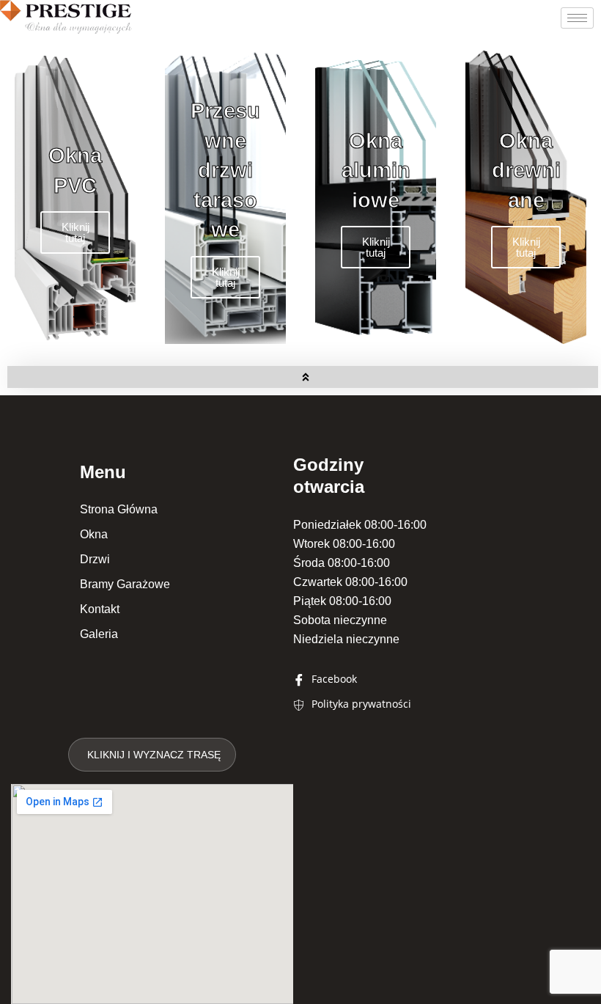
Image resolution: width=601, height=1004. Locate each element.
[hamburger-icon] (577, 18)
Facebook (333, 679)
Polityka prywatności (360, 704)
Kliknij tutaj (75, 232)
